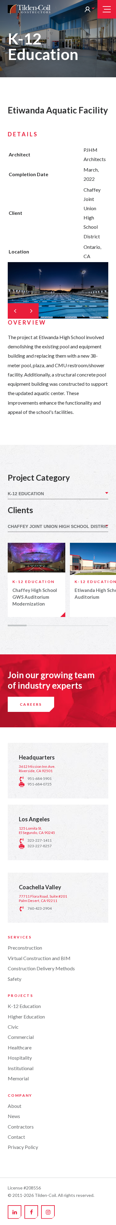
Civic (13, 1027)
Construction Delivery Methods (41, 968)
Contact (16, 1137)
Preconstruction (25, 948)
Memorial (18, 1078)
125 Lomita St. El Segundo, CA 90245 (37, 830)
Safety (14, 979)
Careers (31, 704)
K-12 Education (24, 1006)
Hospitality (20, 1058)
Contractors (21, 1126)
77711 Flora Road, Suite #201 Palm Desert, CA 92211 (43, 898)
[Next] (31, 311)
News (14, 1116)
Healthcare (20, 1047)
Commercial (21, 1037)
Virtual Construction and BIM (39, 958)
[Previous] (15, 311)
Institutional (20, 1068)
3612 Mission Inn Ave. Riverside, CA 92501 (37, 768)
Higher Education (26, 1016)
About (14, 1106)
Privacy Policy (23, 1147)
